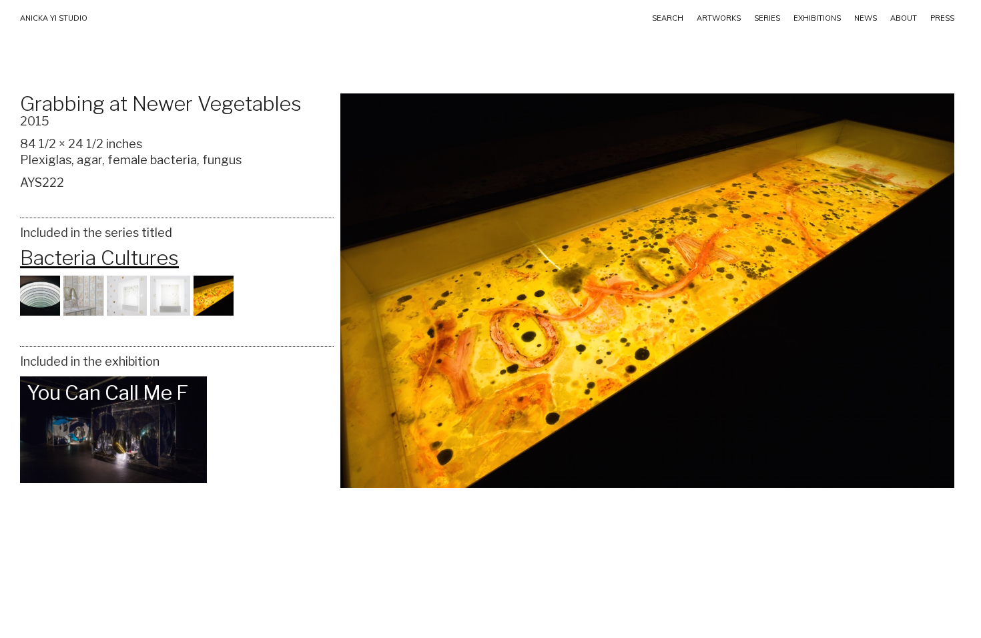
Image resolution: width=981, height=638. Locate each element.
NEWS (865, 18)
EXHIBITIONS (817, 18)
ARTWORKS (719, 18)
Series (767, 18)
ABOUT (903, 18)
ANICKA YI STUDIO (53, 18)
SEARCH (667, 18)
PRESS (942, 18)
